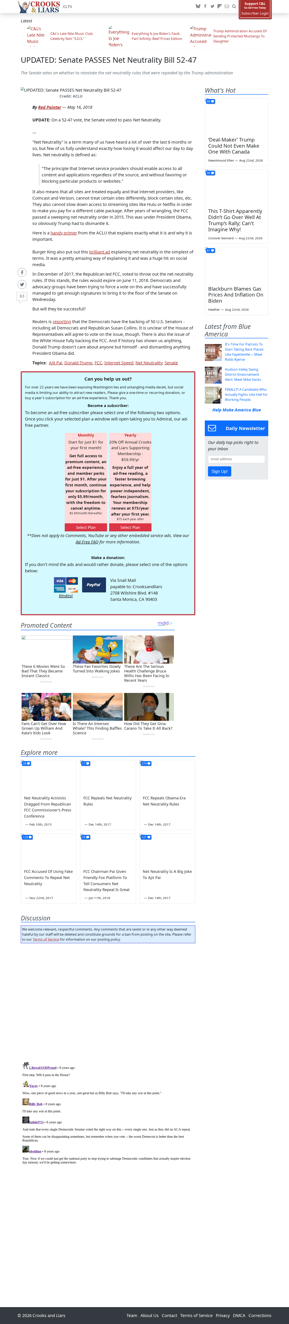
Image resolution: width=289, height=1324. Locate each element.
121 (144, 837)
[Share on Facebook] (22, 272)
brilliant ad (99, 252)
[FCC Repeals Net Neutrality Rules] (108, 775)
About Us (149, 1315)
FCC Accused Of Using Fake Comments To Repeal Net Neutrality (48, 877)
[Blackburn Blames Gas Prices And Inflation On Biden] (236, 265)
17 (83, 763)
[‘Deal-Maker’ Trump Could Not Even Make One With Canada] (236, 115)
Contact (169, 1315)
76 (83, 837)
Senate (171, 363)
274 (144, 763)
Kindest (66, 596)
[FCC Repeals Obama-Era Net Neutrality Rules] (167, 775)
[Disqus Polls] (108, 1001)
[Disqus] (108, 1113)
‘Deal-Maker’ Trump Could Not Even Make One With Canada (233, 145)
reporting (62, 321)
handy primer (64, 233)
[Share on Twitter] (22, 284)
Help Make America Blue (236, 410)
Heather (214, 309)
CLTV (67, 6)
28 (24, 763)
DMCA (239, 1315)
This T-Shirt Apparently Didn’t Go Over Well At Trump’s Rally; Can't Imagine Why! (235, 220)
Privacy (223, 1315)
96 (208, 173)
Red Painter (49, 107)
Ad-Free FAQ (87, 542)
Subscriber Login (255, 13)
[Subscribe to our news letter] (226, 6)
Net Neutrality (148, 363)
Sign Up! (220, 471)
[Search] (234, 6)
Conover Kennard (221, 238)
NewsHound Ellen (221, 160)
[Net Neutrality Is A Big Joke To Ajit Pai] (167, 849)
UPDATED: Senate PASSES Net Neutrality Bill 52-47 (109, 60)
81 (208, 250)
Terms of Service (46, 939)
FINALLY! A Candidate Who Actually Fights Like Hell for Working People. (246, 394)
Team (132, 1315)
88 (208, 101)
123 (25, 837)
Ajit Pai (55, 363)
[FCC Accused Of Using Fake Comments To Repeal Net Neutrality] (48, 849)
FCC (98, 363)
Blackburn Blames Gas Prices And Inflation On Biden (235, 294)
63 (22, 296)
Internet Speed (118, 363)
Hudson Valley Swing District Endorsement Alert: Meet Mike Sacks (243, 374)
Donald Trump (78, 363)
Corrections (260, 1315)
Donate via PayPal (94, 585)
